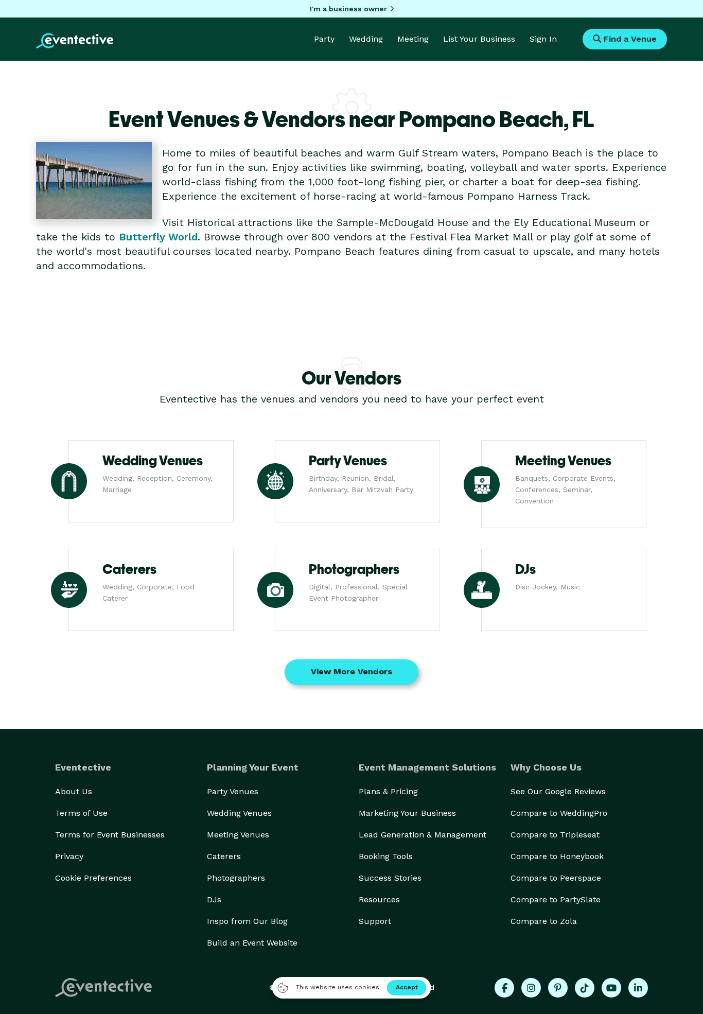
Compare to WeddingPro (559, 813)
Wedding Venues (239, 813)
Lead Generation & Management (422, 835)
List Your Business (479, 39)
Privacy (69, 856)
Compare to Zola (544, 921)
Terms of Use (81, 813)
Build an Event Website (252, 943)
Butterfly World (158, 237)
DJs (214, 899)
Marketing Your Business (407, 813)
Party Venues (232, 791)
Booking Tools (386, 856)
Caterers (224, 856)
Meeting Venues (238, 835)
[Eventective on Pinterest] (558, 988)
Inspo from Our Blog (247, 921)
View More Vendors (351, 671)
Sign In (543, 39)
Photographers (236, 878)
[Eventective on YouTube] (611, 988)
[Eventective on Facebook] (504, 988)
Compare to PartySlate (556, 899)
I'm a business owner (348, 9)
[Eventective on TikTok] (584, 988)
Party (324, 39)
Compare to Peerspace (556, 878)
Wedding (366, 39)
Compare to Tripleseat (555, 835)
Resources (379, 899)
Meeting (413, 39)
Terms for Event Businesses (110, 835)
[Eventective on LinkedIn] (638, 988)
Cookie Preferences (93, 878)
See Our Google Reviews (558, 791)
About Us (73, 791)
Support (375, 921)
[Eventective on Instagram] (531, 988)
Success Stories (390, 878)
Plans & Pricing (388, 791)
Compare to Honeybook (557, 856)
